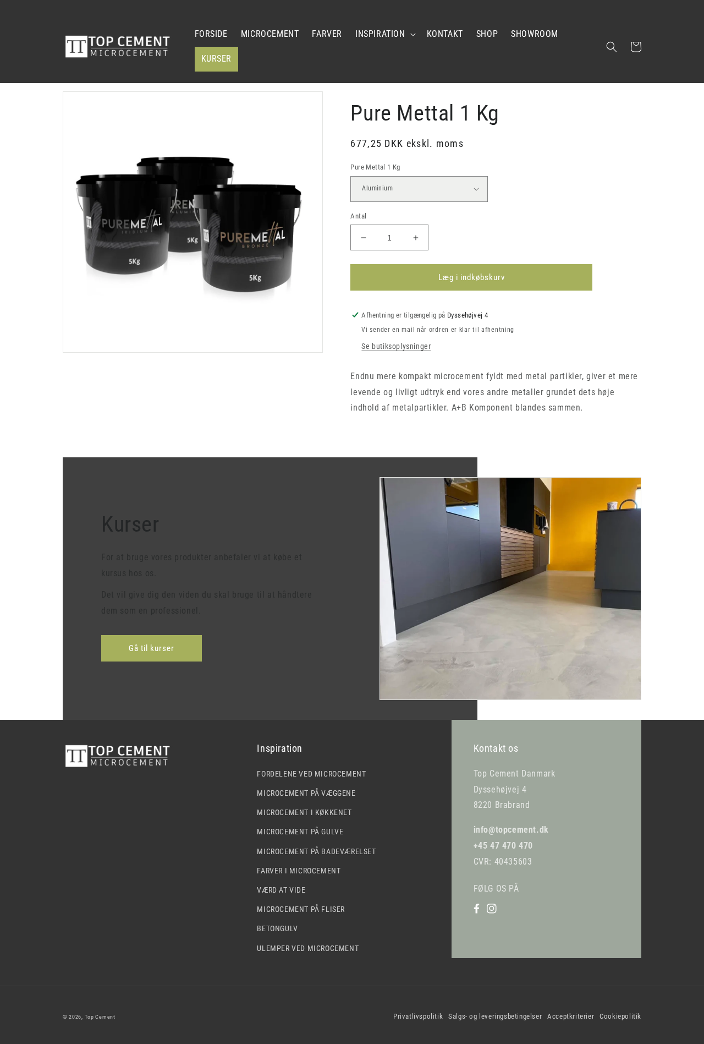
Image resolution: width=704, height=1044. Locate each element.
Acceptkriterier (570, 1016)
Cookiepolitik (620, 1016)
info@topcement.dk (511, 829)
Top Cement (100, 1017)
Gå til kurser (151, 648)
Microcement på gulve (300, 831)
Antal (358, 216)
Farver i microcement (298, 870)
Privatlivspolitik (418, 1016)
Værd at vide (281, 890)
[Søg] (612, 47)
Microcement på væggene (306, 793)
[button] (384, 34)
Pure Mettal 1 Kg (375, 167)
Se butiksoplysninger (396, 346)
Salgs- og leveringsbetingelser (495, 1016)
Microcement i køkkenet (304, 812)
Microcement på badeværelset (316, 851)
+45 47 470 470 (503, 845)
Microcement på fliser (301, 909)
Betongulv (277, 928)
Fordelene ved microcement (311, 773)
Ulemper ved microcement (308, 948)
